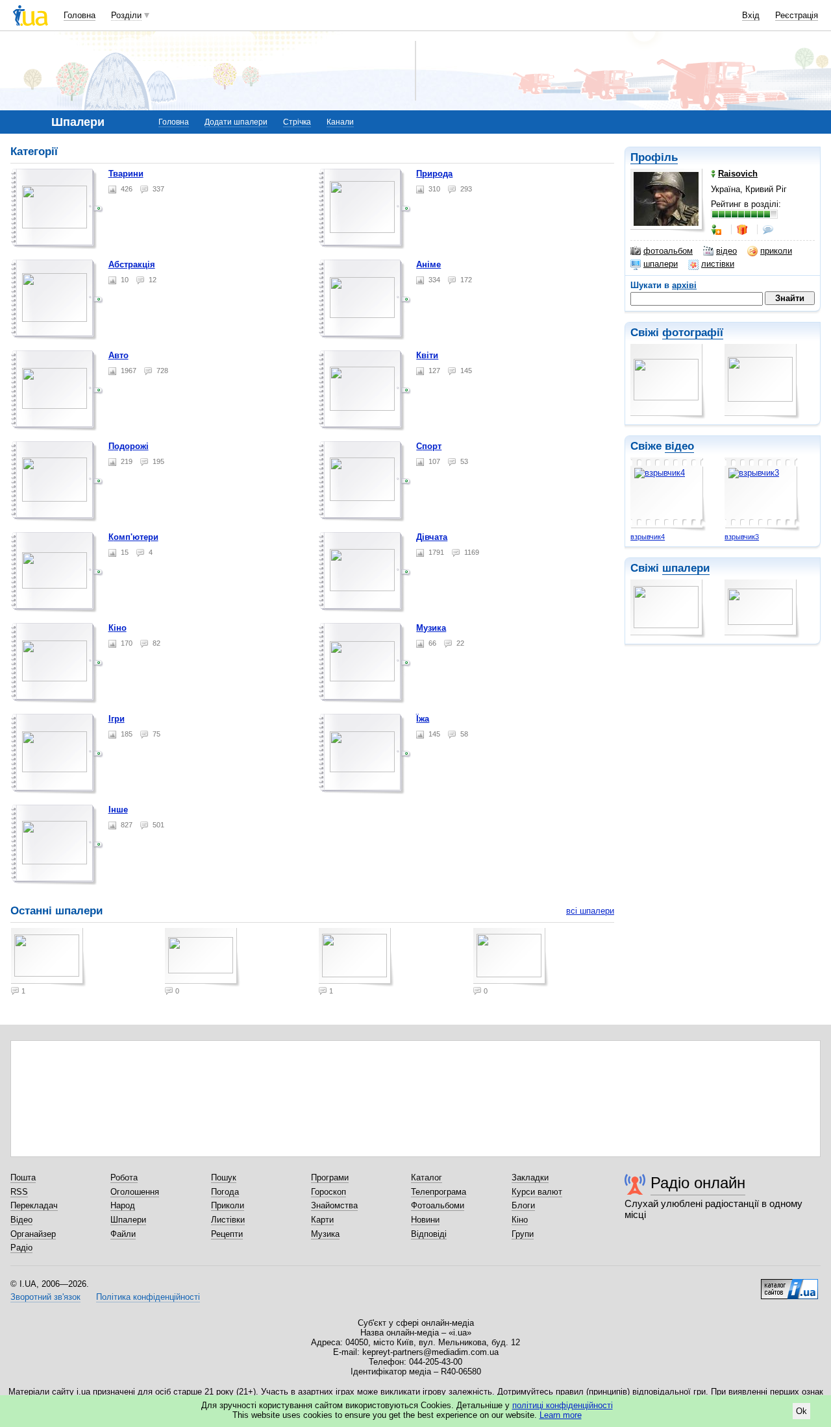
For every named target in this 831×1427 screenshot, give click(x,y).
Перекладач (34, 1205)
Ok (801, 1411)
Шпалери (128, 1220)
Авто (118, 355)
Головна (79, 15)
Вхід (751, 15)
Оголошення (134, 1192)
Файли (123, 1234)
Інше (118, 809)
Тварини (125, 173)
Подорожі (128, 446)
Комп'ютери (133, 537)
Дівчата (431, 537)
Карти (322, 1220)
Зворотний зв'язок (45, 1297)
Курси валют (537, 1192)
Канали (340, 122)
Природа (434, 173)
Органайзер (33, 1234)
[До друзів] (717, 230)
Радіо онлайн (698, 1182)
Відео (21, 1220)
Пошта (23, 1177)
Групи (523, 1234)
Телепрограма (438, 1192)
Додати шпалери (236, 122)
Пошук (223, 1177)
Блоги (523, 1205)
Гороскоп (328, 1192)
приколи (776, 251)
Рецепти (227, 1234)
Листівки (228, 1220)
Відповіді (429, 1234)
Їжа (422, 719)
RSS (19, 1192)
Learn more (561, 1415)
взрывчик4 (647, 537)
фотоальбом (668, 251)
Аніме (428, 264)
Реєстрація (796, 15)
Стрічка (297, 122)
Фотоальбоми (437, 1205)
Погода (225, 1192)
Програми (330, 1177)
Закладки (530, 1177)
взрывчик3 (742, 537)
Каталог (426, 1177)
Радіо (21, 1247)
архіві (684, 285)
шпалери (660, 264)
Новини (425, 1220)
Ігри (116, 719)
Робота (124, 1177)
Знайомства (334, 1205)
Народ (122, 1205)
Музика (431, 628)
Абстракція (131, 264)
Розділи (126, 15)
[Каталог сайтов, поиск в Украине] (789, 1284)
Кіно (117, 628)
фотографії (692, 332)
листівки (717, 264)
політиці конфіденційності (562, 1405)
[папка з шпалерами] (57, 209)
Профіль (654, 157)
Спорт (428, 446)
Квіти (427, 355)
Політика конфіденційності (148, 1297)
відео (726, 251)
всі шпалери (590, 911)
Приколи (227, 1205)
